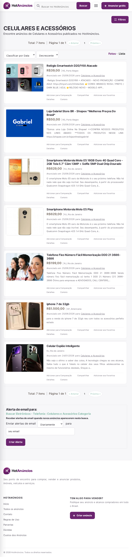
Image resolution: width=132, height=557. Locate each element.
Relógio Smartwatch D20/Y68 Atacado (72, 65)
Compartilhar (83, 95)
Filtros (122, 19)
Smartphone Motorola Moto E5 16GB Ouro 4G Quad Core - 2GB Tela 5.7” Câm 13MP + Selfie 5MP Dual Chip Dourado (85, 162)
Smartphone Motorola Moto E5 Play (70, 209)
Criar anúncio (82, 515)
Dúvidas (7, 529)
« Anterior (74, 43)
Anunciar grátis (115, 6)
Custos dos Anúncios (14, 535)
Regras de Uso (11, 519)
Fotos (112, 53)
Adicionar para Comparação (59, 95)
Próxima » (95, 43)
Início (6, 504)
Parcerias (8, 524)
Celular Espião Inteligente (63, 346)
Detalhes (51, 99)
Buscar (83, 5)
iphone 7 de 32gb (58, 304)
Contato (63, 99)
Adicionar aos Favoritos (104, 95)
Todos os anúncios (13, 509)
